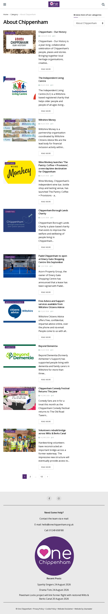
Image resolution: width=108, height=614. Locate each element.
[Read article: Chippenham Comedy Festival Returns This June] (19, 398)
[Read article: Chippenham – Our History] (19, 41)
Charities (10, 79)
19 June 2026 (45, 396)
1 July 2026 (44, 266)
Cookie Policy (50, 609)
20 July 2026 (44, 176)
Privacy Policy (38, 609)
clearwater (88, 609)
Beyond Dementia (48, 346)
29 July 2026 (44, 85)
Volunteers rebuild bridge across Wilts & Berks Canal (52, 432)
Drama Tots (45, 589)
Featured (10, 33)
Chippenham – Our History (52, 31)
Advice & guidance (14, 302)
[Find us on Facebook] (49, 498)
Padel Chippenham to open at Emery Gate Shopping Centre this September (53, 259)
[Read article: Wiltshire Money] (19, 129)
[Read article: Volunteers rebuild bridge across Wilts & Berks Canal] (19, 440)
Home (5, 14)
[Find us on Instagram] (58, 498)
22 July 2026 (44, 218)
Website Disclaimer (65, 609)
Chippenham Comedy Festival (19, 389)
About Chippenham (28, 14)
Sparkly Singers (45, 584)
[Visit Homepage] (54, 4)
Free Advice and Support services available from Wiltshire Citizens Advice (52, 304)
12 (42, 476)
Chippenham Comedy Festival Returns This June (54, 390)
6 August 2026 (45, 36)
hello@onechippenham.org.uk (58, 524)
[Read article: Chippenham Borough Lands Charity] (19, 220)
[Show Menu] (4, 4)
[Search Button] (103, 4)
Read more (47, 69)
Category (14, 14)
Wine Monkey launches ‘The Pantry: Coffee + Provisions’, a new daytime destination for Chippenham (53, 167)
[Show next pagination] (47, 476)
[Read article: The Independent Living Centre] (19, 87)
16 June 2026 (45, 437)
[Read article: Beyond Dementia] (19, 356)
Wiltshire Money (47, 119)
